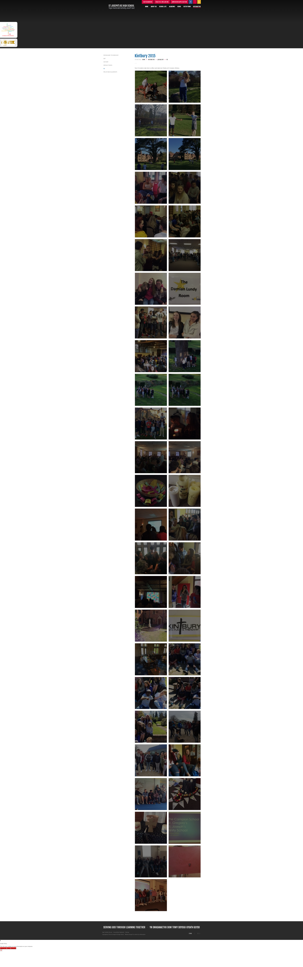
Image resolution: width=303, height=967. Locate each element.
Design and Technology (111, 55)
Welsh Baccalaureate (110, 72)
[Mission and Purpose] (8, 30)
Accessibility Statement (118, 932)
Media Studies (107, 65)
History (105, 62)
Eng (190, 933)
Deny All (13, 948)
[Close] (1, 950)
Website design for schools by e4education (135, 934)
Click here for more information (41, 946)
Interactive (151, 59)
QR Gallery (161, 59)
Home (143, 59)
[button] (151, 940)
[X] (195, 2)
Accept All (3, 948)
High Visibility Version (107, 932)
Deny (8, 948)
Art (104, 58)
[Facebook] (191, 2)
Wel (199, 933)
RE (104, 68)
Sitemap (127, 932)
